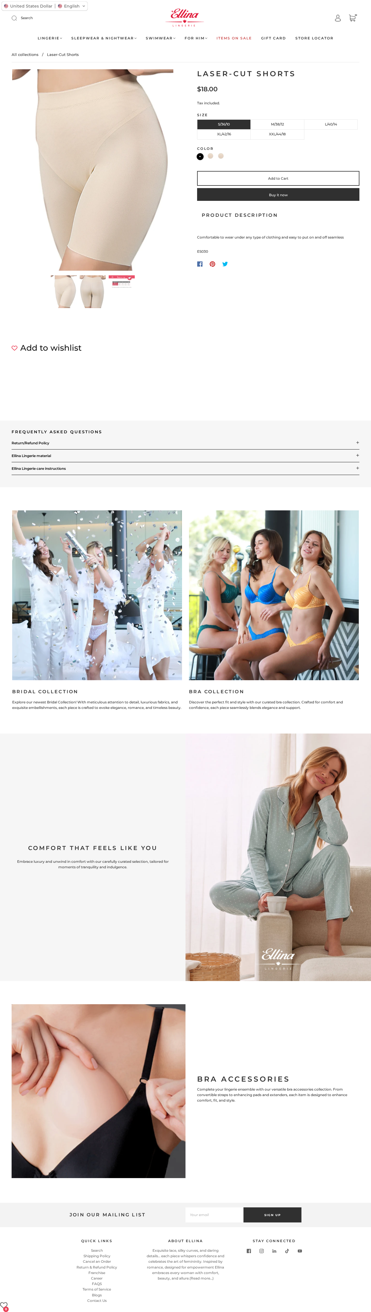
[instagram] (261, 1251)
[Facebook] (200, 264)
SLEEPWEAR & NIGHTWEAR (102, 38)
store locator (314, 38)
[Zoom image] (92, 171)
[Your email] (214, 1214)
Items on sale (234, 38)
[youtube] (299, 1251)
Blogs (97, 1295)
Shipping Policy (96, 1256)
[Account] (338, 18)
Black (200, 156)
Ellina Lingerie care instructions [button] (39, 468)
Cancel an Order (97, 1261)
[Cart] (352, 18)
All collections (25, 54)
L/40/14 (331, 124)
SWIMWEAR (159, 38)
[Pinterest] (212, 264)
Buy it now (278, 195)
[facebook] (248, 1251)
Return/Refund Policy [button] (30, 443)
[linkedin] (274, 1251)
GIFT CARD (273, 38)
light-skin (210, 156)
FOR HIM (195, 38)
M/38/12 (277, 124)
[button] (28, 171)
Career (97, 1278)
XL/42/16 (224, 134)
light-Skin (221, 156)
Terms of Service (97, 1289)
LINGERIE (48, 38)
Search (27, 18)
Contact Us (97, 1300)
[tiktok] (287, 1251)
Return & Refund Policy (97, 1267)
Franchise (96, 1273)
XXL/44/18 (277, 134)
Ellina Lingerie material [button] (31, 456)
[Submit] (18, 18)
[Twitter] (225, 264)
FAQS (97, 1284)
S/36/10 (224, 124)
